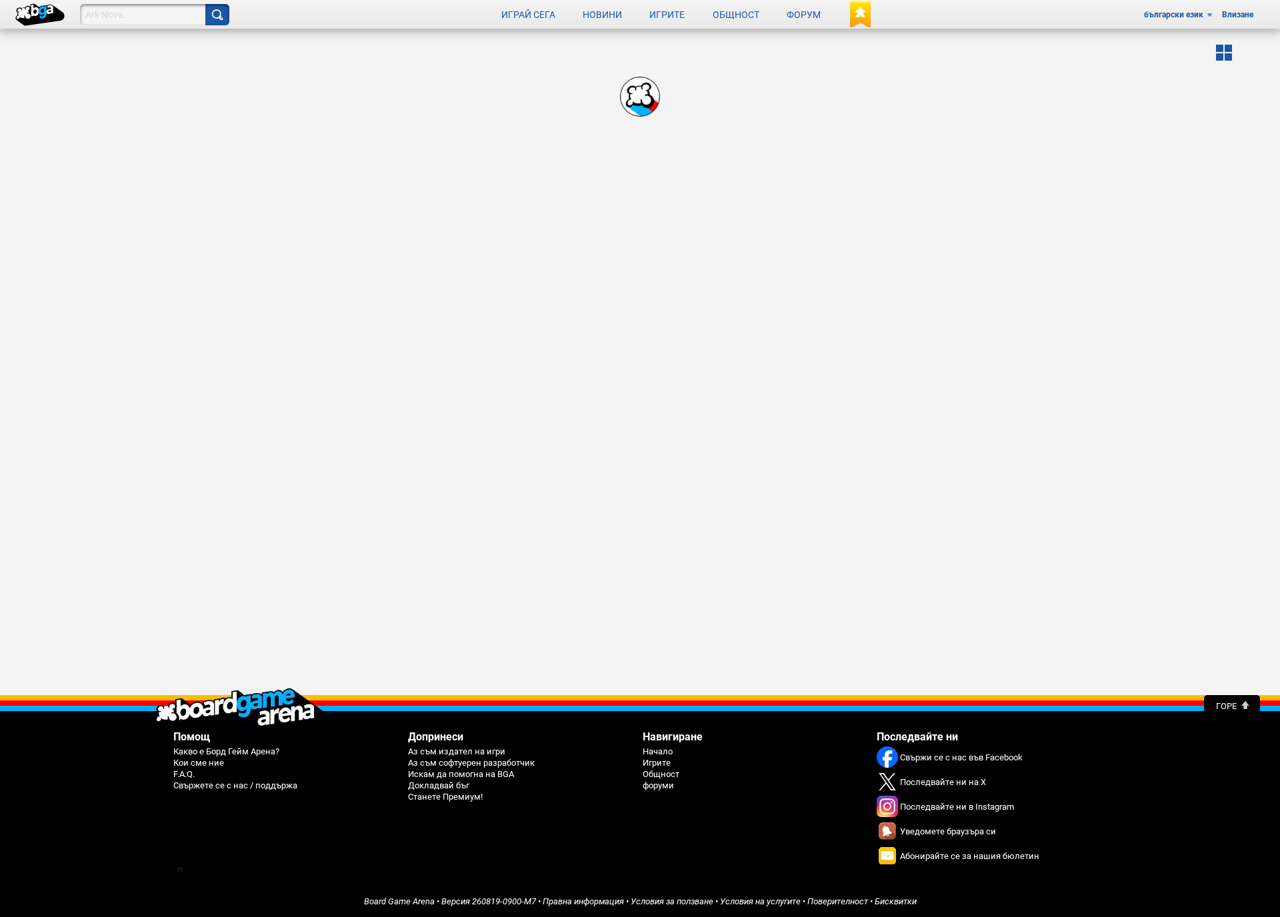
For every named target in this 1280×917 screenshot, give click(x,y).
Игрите (667, 14)
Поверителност (837, 901)
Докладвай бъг (438, 785)
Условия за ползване (672, 901)
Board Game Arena (399, 901)
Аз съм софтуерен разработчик (471, 763)
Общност (736, 14)
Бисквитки (896, 901)
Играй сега (528, 14)
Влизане (1237, 14)
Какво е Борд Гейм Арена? (226, 751)
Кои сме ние (198, 763)
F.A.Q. (184, 774)
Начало (658, 751)
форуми (658, 785)
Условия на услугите (760, 901)
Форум (804, 14)
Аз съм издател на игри (456, 751)
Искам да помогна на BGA (461, 774)
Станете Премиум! (445, 797)
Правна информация (583, 901)
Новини (602, 14)
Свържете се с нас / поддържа (235, 785)
